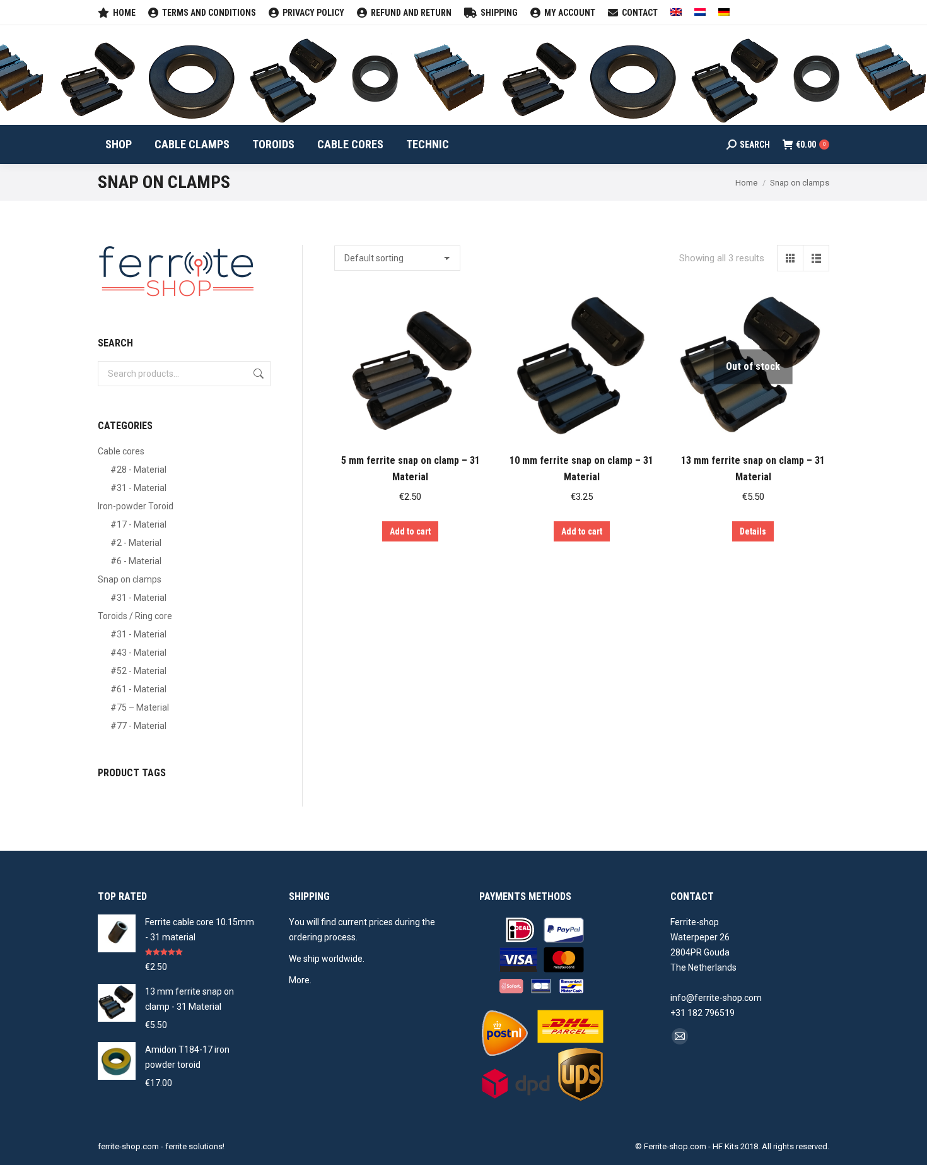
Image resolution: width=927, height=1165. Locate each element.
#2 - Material (135, 543)
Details (753, 531)
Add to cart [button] (410, 531)
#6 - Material (135, 561)
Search (257, 373)
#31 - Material (138, 488)
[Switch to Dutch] (700, 12)
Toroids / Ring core (135, 616)
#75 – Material (139, 707)
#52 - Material (138, 671)
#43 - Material (138, 653)
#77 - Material (138, 726)
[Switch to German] (724, 12)
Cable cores (121, 451)
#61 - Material (138, 689)
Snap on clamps (129, 579)
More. (300, 980)
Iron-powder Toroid (135, 506)
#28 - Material (138, 469)
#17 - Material (138, 524)
